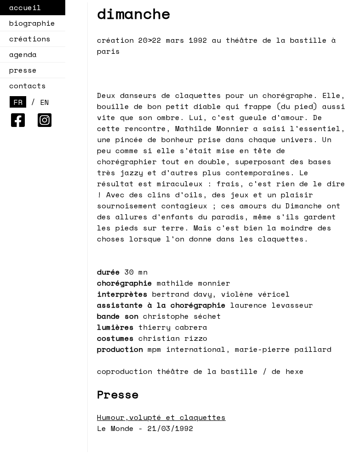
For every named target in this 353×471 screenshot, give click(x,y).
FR (18, 102)
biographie (32, 23)
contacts (27, 85)
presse (23, 69)
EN (44, 102)
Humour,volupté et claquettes (161, 417)
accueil (25, 7)
